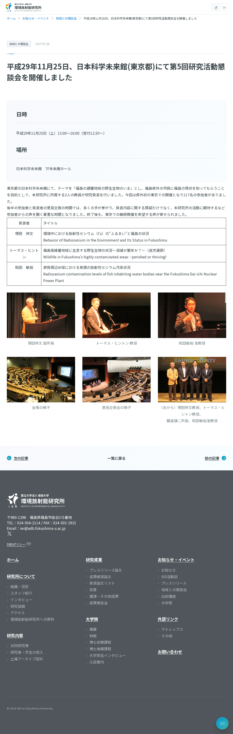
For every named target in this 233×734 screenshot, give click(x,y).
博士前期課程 (100, 642)
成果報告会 (98, 602)
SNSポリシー (16, 544)
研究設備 (17, 606)
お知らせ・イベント (176, 559)
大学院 (92, 619)
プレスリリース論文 (105, 570)
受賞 (93, 589)
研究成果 (94, 559)
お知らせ (168, 570)
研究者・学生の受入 (26, 652)
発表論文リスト (102, 583)
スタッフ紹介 (21, 593)
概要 (93, 629)
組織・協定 (19, 586)
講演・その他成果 (104, 596)
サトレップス (172, 629)
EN (224, 7)
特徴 (93, 635)
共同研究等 (19, 645)
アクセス (17, 612)
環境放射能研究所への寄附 (32, 619)
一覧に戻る (116, 458)
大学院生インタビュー (107, 655)
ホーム (13, 559)
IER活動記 (169, 576)
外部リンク (168, 619)
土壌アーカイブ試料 (26, 658)
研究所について (21, 576)
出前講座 (168, 596)
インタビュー (21, 599)
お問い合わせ (170, 652)
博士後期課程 (100, 648)
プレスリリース (174, 583)
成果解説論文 (100, 576)
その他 (166, 635)
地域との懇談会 (18, 44)
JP (216, 7)
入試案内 (96, 662)
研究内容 (15, 635)
